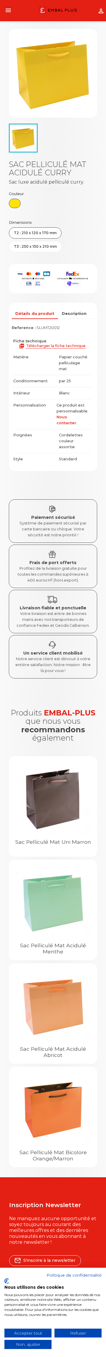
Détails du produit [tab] (34, 313)
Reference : (24, 328)
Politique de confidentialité (74, 1275)
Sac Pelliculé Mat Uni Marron (53, 842)
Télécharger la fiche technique (52, 346)
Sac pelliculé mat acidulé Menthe (53, 948)
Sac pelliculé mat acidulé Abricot (53, 1052)
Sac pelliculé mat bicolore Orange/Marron (53, 1155)
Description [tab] (74, 313)
